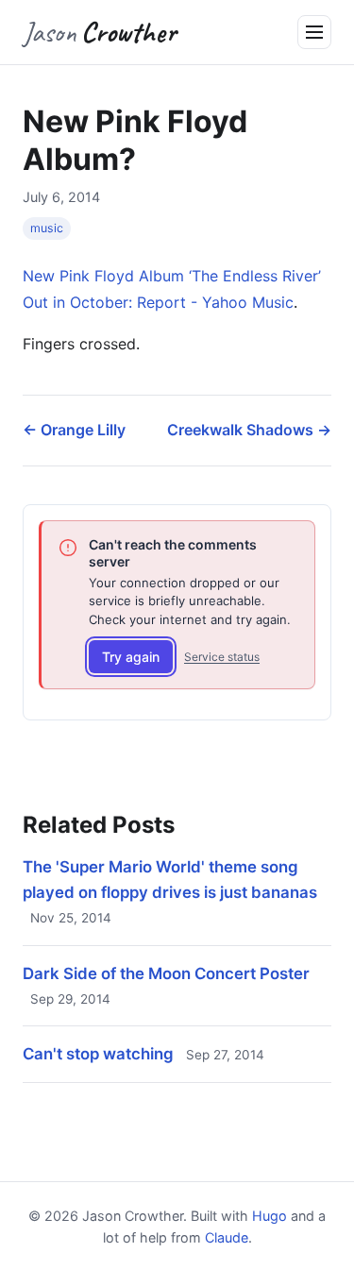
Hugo (269, 1216)
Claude (226, 1237)
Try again (131, 657)
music (46, 228)
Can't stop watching (98, 1053)
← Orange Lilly (74, 429)
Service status (222, 657)
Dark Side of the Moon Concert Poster (166, 973)
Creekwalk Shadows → (249, 429)
